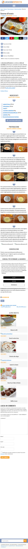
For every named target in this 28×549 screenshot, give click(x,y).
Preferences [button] (4, 273)
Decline (14, 281)
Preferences (14, 284)
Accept (14, 277)
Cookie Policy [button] (24, 270)
